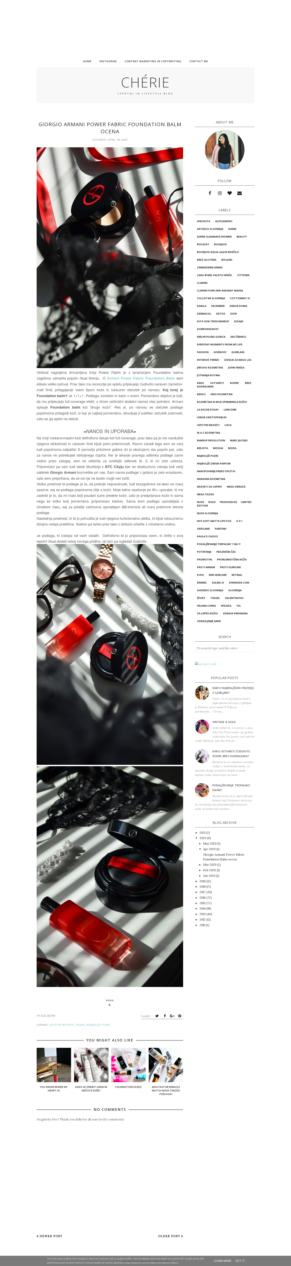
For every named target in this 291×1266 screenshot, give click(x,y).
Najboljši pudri (98, 1024)
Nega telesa (205, 494)
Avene (232, 229)
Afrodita (203, 221)
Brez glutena (206, 259)
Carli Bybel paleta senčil (214, 275)
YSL (238, 605)
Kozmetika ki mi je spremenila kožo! (222, 402)
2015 (202, 903)
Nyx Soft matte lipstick (214, 521)
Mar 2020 (209, 865)
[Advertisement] (119, 27)
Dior (233, 313)
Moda (80, 1024)
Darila (201, 306)
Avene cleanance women (214, 236)
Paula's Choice (207, 536)
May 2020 (210, 843)
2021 (202, 833)
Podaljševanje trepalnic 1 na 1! (219, 544)
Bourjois (220, 244)
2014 (203, 908)
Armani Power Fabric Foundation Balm (141, 378)
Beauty (242, 236)
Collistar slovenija (211, 298)
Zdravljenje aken (209, 621)
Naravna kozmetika (211, 479)
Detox (220, 313)
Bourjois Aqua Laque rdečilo (218, 252)
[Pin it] (180, 1016)
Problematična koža (232, 559)
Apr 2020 (209, 849)
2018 (202, 886)
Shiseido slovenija (210, 590)
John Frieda (236, 367)
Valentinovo (234, 598)
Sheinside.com (239, 582)
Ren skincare (218, 575)
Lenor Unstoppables (212, 417)
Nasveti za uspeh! (209, 486)
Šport (201, 598)
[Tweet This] (157, 1016)
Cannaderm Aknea (210, 267)
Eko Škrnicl (238, 336)
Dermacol (204, 313)
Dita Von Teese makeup (213, 321)
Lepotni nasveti (62, 1024)
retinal (237, 575)
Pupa (200, 575)
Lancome (230, 409)
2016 (203, 897)
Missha (218, 448)
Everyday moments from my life (219, 344)
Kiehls (201, 394)
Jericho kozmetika (210, 367)
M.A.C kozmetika (208, 432)
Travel (215, 598)
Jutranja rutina (208, 375)
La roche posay (208, 409)
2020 (203, 838)
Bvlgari (226, 259)
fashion (203, 352)
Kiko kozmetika (222, 394)
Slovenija (235, 590)
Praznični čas (226, 552)
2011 (202, 925)
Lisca (228, 425)
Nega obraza (236, 486)
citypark (243, 275)
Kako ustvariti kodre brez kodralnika (224, 384)
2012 (202, 919)
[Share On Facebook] (165, 1016)
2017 (202, 892)
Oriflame (203, 528)
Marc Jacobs (239, 440)
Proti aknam (206, 567)
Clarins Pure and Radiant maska (220, 290)
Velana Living (206, 605)
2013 (203, 914)
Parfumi (220, 528)
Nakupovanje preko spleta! (216, 471)
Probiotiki (204, 559)
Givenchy (220, 352)
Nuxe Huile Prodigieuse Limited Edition (224, 503)
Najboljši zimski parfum (214, 463)
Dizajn (238, 321)
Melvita (202, 448)
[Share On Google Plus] (172, 1016)
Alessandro (223, 221)
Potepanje (204, 552)
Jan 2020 (209, 876)
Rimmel (202, 582)
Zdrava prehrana (235, 613)
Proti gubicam (230, 567)
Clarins (202, 283)
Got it (240, 1261)
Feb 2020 (209, 870)
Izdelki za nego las (237, 360)
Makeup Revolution (211, 440)
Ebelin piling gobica (211, 336)
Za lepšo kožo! (207, 613)
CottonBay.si (240, 298)
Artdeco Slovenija (210, 229)
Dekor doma (238, 306)
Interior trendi (208, 360)
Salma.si (218, 582)
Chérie (145, 82)
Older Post (169, 1236)
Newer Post (51, 1236)
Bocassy (203, 244)
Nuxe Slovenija (207, 513)
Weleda (226, 605)
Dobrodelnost (208, 329)
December (218, 306)
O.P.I (239, 521)
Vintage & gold (224, 722)
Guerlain (237, 352)
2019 (203, 881)
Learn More (222, 1261)
